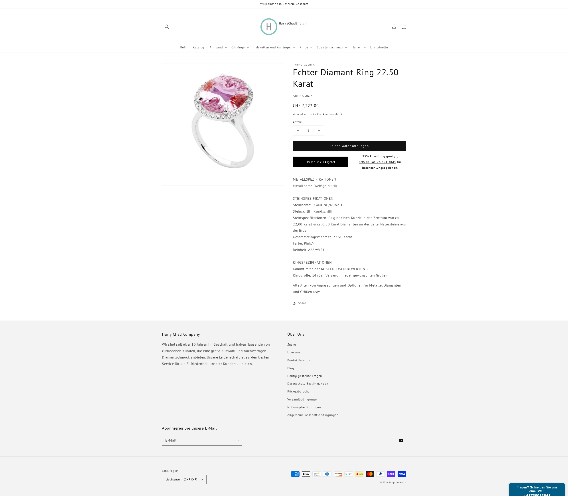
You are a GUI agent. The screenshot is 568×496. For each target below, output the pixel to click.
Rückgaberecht (298, 391)
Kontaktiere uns (299, 360)
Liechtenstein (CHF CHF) (181, 479)
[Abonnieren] (237, 440)
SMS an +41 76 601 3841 (377, 162)
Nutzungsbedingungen (304, 407)
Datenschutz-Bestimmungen (307, 384)
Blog (290, 368)
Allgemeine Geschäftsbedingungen (313, 415)
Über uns (294, 352)
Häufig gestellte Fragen (304, 376)
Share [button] (302, 303)
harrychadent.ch (397, 482)
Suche (291, 345)
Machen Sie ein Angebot (320, 162)
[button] (167, 27)
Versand (298, 114)
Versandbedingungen (303, 399)
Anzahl (297, 122)
